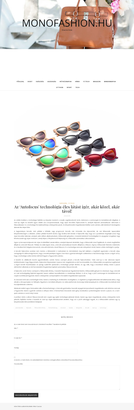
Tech (77, 87)
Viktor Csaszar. (37, 406)
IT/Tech (86, 81)
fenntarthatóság (52, 308)
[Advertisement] (67, 64)
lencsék (87, 308)
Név (16, 328)
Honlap (16, 348)
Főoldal (20, 81)
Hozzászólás (18, 364)
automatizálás (19, 308)
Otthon (59, 87)
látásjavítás (79, 308)
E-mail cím (18, 338)
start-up (94, 308)
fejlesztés (28, 308)
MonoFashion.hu (67, 23)
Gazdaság (51, 81)
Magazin (97, 81)
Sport (69, 87)
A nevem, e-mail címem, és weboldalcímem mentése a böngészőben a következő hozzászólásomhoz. (48, 360)
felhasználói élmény (39, 308)
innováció (63, 308)
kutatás (71, 308)
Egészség (40, 81)
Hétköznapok (66, 81)
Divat (30, 81)
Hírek (77, 81)
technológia (103, 308)
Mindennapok (110, 81)
